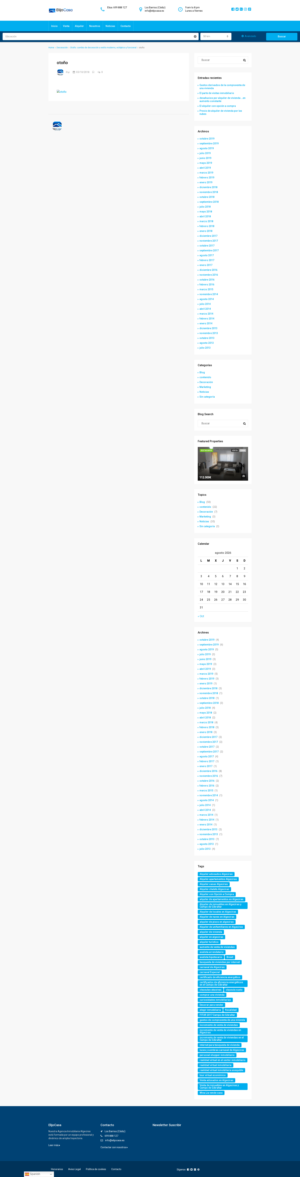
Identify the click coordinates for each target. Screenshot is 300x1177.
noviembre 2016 (208, 274)
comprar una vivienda (212, 994)
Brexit (230, 957)
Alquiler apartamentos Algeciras (218, 879)
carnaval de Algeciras (212, 967)
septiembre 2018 (209, 201)
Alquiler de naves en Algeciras (217, 916)
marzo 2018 (206, 221)
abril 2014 (205, 308)
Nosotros (94, 26)
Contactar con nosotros (114, 1147)
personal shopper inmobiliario (217, 1055)
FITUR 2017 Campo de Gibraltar (217, 1015)
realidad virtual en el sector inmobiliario (222, 1060)
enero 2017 (205, 265)
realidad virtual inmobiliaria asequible (221, 1070)
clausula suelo (234, 989)
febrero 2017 (206, 260)
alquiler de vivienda (211, 932)
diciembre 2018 (208, 187)
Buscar (282, 36)
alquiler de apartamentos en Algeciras (221, 899)
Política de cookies (96, 1169)
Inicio (54, 26)
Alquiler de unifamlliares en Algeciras (221, 926)
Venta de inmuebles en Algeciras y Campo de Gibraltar (219, 1086)
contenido (205, 377)
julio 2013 (205, 347)
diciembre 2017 (208, 235)
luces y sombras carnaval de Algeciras (222, 1050)
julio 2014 (205, 304)
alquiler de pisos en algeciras (217, 921)
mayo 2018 (205, 211)
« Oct (201, 616)
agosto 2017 (206, 255)
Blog (202, 372)
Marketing (205, 387)
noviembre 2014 (208, 294)
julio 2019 (205, 153)
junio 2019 (205, 158)
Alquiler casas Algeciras (214, 884)
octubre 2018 (206, 197)
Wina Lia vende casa (211, 1092)
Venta (66, 26)
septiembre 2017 (209, 250)
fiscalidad (231, 1010)
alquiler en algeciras (211, 937)
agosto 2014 (206, 299)
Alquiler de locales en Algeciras (218, 911)
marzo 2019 (206, 172)
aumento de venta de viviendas (217, 947)
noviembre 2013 (208, 333)
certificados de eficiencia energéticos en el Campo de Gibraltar (221, 983)
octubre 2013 (206, 338)
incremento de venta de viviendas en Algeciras (220, 1031)
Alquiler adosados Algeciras (216, 874)
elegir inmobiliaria (210, 1010)
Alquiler (79, 26)
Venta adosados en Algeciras (216, 1080)
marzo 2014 (206, 313)
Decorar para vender (211, 1004)
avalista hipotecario (211, 957)
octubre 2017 (206, 245)
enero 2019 (205, 182)
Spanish (34, 1173)
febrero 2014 (206, 318)
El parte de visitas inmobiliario (216, 93)
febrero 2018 (206, 226)
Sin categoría (207, 396)
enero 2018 (205, 231)
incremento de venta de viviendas (219, 1025)
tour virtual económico (213, 1075)
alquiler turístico (209, 942)
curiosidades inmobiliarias (215, 999)
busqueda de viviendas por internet (220, 962)
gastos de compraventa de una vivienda (222, 1020)
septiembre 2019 (209, 143)
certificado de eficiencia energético (220, 977)
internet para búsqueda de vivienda (220, 1045)
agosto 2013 (206, 342)
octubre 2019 (206, 138)
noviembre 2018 (208, 192)
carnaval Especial (210, 972)
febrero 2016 (206, 284)
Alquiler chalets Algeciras (214, 889)
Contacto (125, 26)
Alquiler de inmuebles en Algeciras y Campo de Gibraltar (220, 905)
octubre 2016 (206, 279)
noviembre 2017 (208, 240)
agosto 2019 (206, 148)
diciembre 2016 (208, 270)
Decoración (62, 47)
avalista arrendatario (212, 952)
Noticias (110, 26)
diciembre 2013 (208, 328)
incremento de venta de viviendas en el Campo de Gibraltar (222, 1038)
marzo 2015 (206, 289)
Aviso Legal (74, 1169)
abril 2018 (205, 216)
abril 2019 (205, 167)
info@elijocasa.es (114, 1140)
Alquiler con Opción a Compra (217, 894)
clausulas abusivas (211, 989)
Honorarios (57, 1169)
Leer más (53, 1145)
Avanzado (250, 36)
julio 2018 (205, 206)
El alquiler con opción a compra (217, 106)
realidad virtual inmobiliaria (215, 1065)
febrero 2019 (206, 177)
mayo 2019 (205, 163)
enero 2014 (205, 323)
